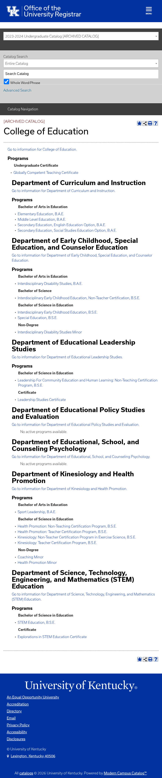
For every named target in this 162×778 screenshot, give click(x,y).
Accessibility (17, 732)
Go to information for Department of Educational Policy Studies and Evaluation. (75, 424)
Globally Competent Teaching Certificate (46, 173)
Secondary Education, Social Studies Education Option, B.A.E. (67, 230)
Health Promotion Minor (37, 562)
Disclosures (16, 739)
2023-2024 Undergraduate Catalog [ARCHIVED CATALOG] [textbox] (52, 36)
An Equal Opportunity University (33, 697)
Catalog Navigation (23, 109)
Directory (14, 711)
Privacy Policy (18, 725)
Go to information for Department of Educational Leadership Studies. (67, 357)
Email (11, 718)
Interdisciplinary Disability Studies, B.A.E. (50, 283)
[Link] (81, 686)
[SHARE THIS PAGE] (145, 123)
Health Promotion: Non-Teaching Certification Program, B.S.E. (67, 526)
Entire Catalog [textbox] (16, 63)
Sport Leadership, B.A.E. (37, 512)
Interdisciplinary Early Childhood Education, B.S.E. (57, 312)
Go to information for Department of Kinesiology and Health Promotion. (69, 489)
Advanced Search (17, 90)
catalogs (26, 773)
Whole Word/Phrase (25, 82)
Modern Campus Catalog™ (125, 773)
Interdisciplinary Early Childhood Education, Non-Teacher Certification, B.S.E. (79, 298)
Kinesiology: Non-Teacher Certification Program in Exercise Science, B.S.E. (77, 537)
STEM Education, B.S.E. (36, 622)
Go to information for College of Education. (42, 149)
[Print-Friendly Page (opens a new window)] (150, 123)
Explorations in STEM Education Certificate (52, 637)
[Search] (154, 73)
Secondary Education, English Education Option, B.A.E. (62, 225)
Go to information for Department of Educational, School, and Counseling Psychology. (81, 457)
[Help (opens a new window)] (156, 123)
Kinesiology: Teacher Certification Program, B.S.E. (57, 543)
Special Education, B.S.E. (37, 318)
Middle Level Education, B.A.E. (42, 219)
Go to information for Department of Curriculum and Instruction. (63, 191)
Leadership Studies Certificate (42, 400)
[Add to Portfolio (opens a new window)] (139, 123)
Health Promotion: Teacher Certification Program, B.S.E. (62, 532)
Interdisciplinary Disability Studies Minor (50, 332)
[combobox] (81, 36)
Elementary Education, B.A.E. (41, 214)
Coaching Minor (30, 557)
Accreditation (18, 704)
